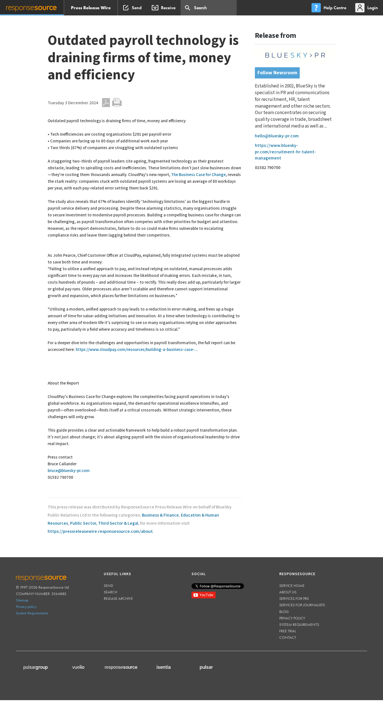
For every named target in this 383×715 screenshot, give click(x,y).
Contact (287, 637)
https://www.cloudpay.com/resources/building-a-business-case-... (137, 349)
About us (287, 591)
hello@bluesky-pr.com (277, 136)
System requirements (299, 624)
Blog (284, 611)
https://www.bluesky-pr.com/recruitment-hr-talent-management (285, 152)
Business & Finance (160, 515)
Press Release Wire (91, 8)
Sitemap (22, 600)
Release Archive (118, 598)
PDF (106, 102)
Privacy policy (26, 606)
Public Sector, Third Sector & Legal (104, 523)
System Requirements (32, 612)
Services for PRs (294, 598)
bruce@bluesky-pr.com (69, 470)
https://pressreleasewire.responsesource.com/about (100, 531)
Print (117, 102)
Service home (291, 585)
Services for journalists (302, 604)
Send (108, 585)
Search (110, 591)
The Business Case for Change (198, 174)
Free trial (287, 630)
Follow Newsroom (277, 73)
